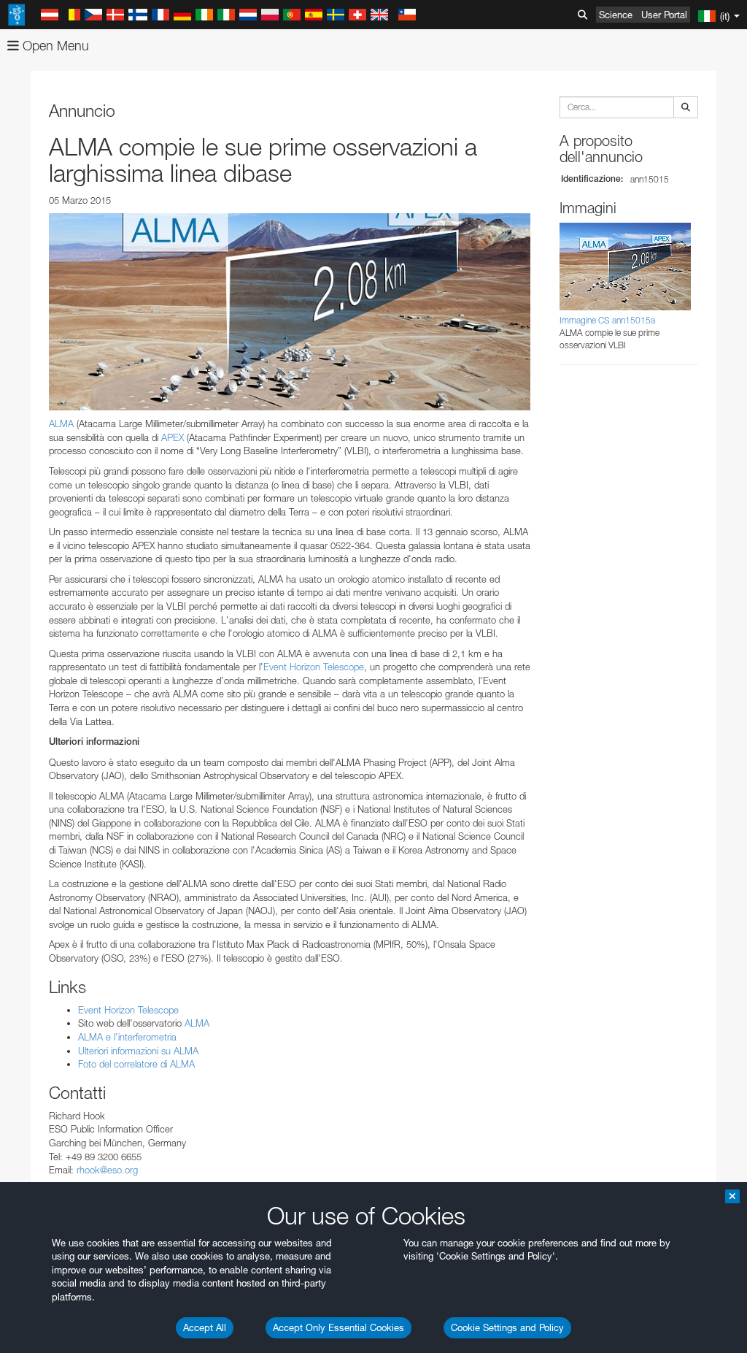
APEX (174, 437)
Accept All (204, 1327)
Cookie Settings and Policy (507, 1327)
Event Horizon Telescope (313, 666)
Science (615, 14)
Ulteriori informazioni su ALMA (138, 1051)
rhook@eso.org (107, 1170)
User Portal (664, 14)
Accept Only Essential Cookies (338, 1327)
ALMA (61, 423)
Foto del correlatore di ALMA (136, 1064)
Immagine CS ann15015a (607, 320)
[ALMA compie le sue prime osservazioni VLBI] (289, 311)
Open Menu (54, 45)
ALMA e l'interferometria (127, 1037)
